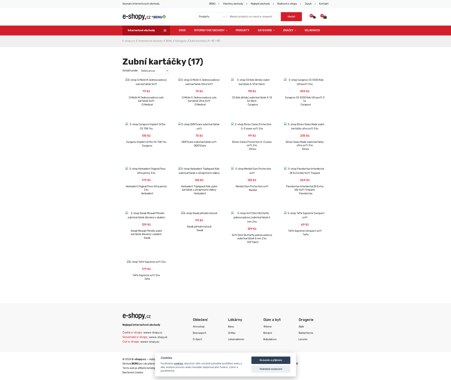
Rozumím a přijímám (271, 360)
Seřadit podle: (130, 70)
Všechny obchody (233, 3)
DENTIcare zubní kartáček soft (199, 142)
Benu (231, 326)
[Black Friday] (314, 17)
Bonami (267, 333)
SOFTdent (253, 242)
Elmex (252, 149)
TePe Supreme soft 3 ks (146, 275)
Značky (288, 30)
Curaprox (253, 104)
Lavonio (303, 339)
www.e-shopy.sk (158, 337)
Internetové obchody (209, 30)
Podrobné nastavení (271, 368)
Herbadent (147, 193)
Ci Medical (147, 104)
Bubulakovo (270, 339)
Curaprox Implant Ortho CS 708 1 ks (146, 142)
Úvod (182, 30)
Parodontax (306, 193)
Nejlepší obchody (260, 3)
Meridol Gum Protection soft (252, 186)
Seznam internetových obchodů (140, 3)
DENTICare (200, 145)
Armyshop (199, 326)
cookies (178, 363)
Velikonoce (312, 30)
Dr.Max (232, 333)
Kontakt (324, 3)
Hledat (291, 16)
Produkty (242, 30)
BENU (212, 3)
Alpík (301, 326)
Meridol (253, 190)
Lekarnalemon (236, 339)
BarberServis (306, 333)
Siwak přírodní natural (199, 226)
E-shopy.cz (128, 40)
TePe (306, 234)
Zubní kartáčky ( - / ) (204, 40)
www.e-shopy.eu (149, 341)
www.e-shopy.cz (152, 332)
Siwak (147, 237)
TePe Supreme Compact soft (305, 230)
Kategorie (265, 30)
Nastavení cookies (132, 372)
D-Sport (197, 339)
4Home (267, 326)
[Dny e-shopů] (326, 17)
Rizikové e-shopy (287, 3)
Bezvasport (199, 333)
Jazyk (308, 3)
